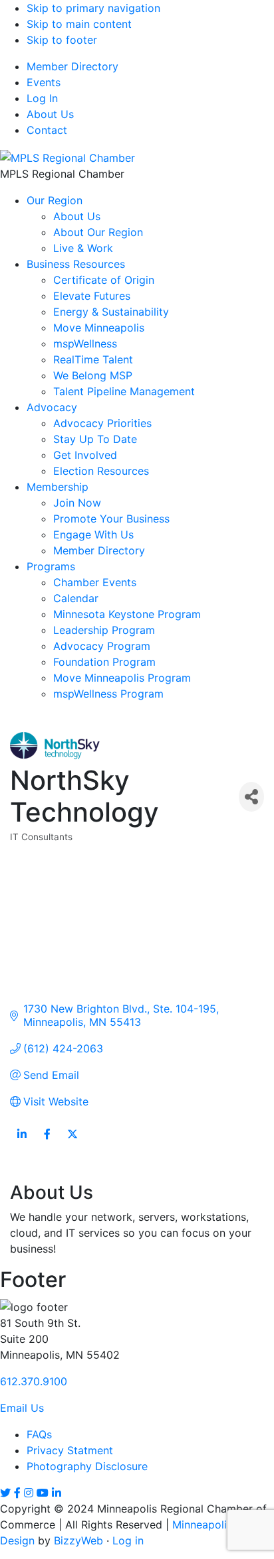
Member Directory (72, 66)
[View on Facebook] (47, 1142)
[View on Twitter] (72, 1142)
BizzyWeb (78, 1540)
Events (44, 82)
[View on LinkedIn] (21, 1142)
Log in (128, 1540)
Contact (47, 130)
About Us (50, 114)
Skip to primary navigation (93, 8)
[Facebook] (17, 1492)
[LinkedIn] (56, 1492)
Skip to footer (62, 39)
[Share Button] (251, 797)
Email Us (22, 1407)
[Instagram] (28, 1492)
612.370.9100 (33, 1381)
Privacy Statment (70, 1450)
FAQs (39, 1434)
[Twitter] (5, 1492)
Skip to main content (79, 24)
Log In (42, 98)
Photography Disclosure (87, 1466)
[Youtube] (43, 1492)
